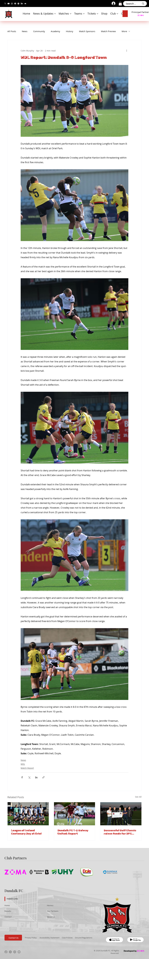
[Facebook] (15, 3)
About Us (51, 917)
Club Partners (16, 858)
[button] (120, 3)
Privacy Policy (31, 937)
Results (8, 911)
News (24, 31)
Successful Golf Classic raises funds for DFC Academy (120, 832)
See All (138, 796)
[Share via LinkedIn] (36, 777)
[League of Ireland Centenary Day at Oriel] (28, 813)
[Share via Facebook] (22, 777)
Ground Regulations (83, 937)
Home (7, 905)
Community (39, 31)
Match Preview (108, 31)
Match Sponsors (87, 31)
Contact (8, 916)
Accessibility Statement (50, 937)
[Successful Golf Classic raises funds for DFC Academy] (120, 813)
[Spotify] (18, 3)
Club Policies (67, 937)
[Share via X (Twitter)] (29, 777)
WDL (23, 764)
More (124, 31)
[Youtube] (8, 3)
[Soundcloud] (25, 3)
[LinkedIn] (22, 3)
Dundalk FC (14, 890)
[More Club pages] (117, 13)
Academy (55, 31)
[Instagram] (12, 3)
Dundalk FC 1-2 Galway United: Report (72, 832)
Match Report (27, 768)
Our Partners (52, 911)
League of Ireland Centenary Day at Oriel (26, 832)
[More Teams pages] (84, 13)
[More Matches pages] (70, 13)
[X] (5, 3)
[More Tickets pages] (97, 13)
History (69, 31)
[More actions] (126, 50)
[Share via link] (43, 777)
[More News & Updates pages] (55, 13)
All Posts (11, 31)
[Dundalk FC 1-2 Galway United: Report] (74, 813)
